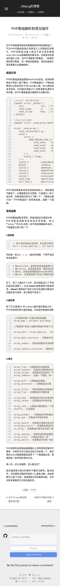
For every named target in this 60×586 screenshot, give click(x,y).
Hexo (14, 578)
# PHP (33, 489)
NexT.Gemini (44, 578)
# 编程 (25, 489)
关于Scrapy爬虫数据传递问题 (17, 499)
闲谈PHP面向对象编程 (43, 499)
